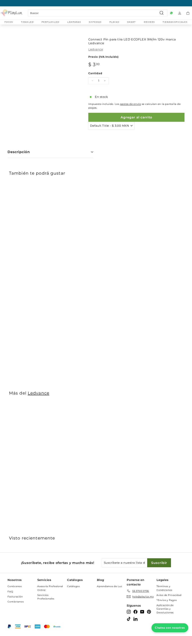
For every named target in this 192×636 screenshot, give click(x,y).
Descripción (19, 152)
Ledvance (95, 49)
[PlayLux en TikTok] (129, 619)
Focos (8, 22)
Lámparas (74, 22)
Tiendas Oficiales (175, 22)
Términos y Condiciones (164, 588)
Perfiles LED (50, 22)
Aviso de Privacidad (169, 595)
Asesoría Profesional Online (50, 588)
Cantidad (95, 73)
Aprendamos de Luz (109, 586)
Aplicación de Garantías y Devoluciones (165, 609)
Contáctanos (16, 601)
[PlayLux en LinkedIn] (135, 619)
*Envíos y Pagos (167, 600)
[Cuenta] (180, 13)
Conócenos (15, 586)
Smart (131, 22)
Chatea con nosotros (170, 627)
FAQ (10, 591)
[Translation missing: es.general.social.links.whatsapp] (171, 13)
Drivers (149, 22)
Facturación (15, 596)
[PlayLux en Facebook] (135, 611)
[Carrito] (188, 13)
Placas (114, 22)
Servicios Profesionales (45, 597)
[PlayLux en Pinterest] (149, 611)
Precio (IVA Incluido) (103, 56)
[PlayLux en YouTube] (142, 611)
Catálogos (73, 586)
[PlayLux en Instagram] (129, 611)
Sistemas (95, 22)
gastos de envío (130, 104)
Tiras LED (27, 22)
